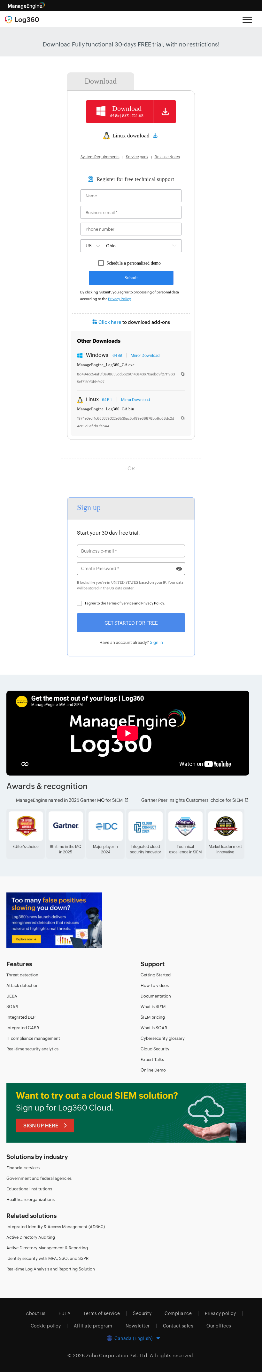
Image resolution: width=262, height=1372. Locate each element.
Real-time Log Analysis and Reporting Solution (50, 1268)
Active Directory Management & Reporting (47, 1247)
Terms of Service (120, 603)
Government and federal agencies (39, 1178)
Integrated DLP (20, 1017)
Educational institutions (29, 1188)
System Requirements (100, 157)
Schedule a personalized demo (133, 263)
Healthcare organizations (30, 1199)
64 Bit (117, 355)
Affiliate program (93, 1325)
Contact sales (178, 1325)
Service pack (137, 157)
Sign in (156, 642)
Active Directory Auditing (30, 1237)
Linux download (131, 136)
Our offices (218, 1325)
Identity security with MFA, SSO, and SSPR (47, 1258)
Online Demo (153, 1069)
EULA (64, 1313)
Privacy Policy (119, 299)
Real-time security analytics (32, 1048)
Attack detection (22, 985)
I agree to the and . (125, 603)
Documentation (156, 995)
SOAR (12, 1006)
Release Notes (167, 157)
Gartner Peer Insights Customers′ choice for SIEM (192, 800)
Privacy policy (220, 1313)
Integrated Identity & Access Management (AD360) (55, 1226)
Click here (109, 322)
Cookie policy (46, 1325)
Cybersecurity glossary (163, 1038)
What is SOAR (154, 1027)
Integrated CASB (22, 1027)
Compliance (178, 1313)
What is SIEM (153, 1006)
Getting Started (156, 974)
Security (142, 1313)
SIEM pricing (153, 1017)
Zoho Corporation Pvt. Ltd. (117, 1355)
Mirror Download (145, 355)
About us (35, 1313)
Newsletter (138, 1325)
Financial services (23, 1167)
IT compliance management (33, 1038)
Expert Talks (152, 1059)
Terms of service (101, 1313)
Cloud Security (155, 1048)
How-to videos (155, 985)
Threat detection (22, 974)
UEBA (11, 995)
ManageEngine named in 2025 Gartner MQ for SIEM (69, 800)
